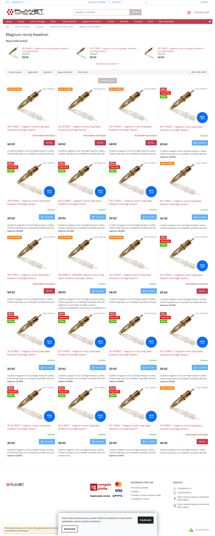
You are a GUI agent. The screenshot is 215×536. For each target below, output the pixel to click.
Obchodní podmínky (97, 2)
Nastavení (69, 529)
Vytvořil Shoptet (202, 529)
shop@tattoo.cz (184, 488)
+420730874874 (184, 492)
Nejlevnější (32, 72)
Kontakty (116, 2)
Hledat (135, 12)
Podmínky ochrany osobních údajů (146, 495)
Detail (49, 142)
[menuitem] (9, 21)
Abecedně (82, 72)
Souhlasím (145, 520)
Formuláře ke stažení (140, 499)
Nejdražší (47, 72)
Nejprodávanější (65, 72)
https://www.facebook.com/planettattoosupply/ (193, 498)
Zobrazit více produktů (106, 63)
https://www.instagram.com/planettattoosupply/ (193, 506)
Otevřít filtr (107, 80)
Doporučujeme (15, 72)
